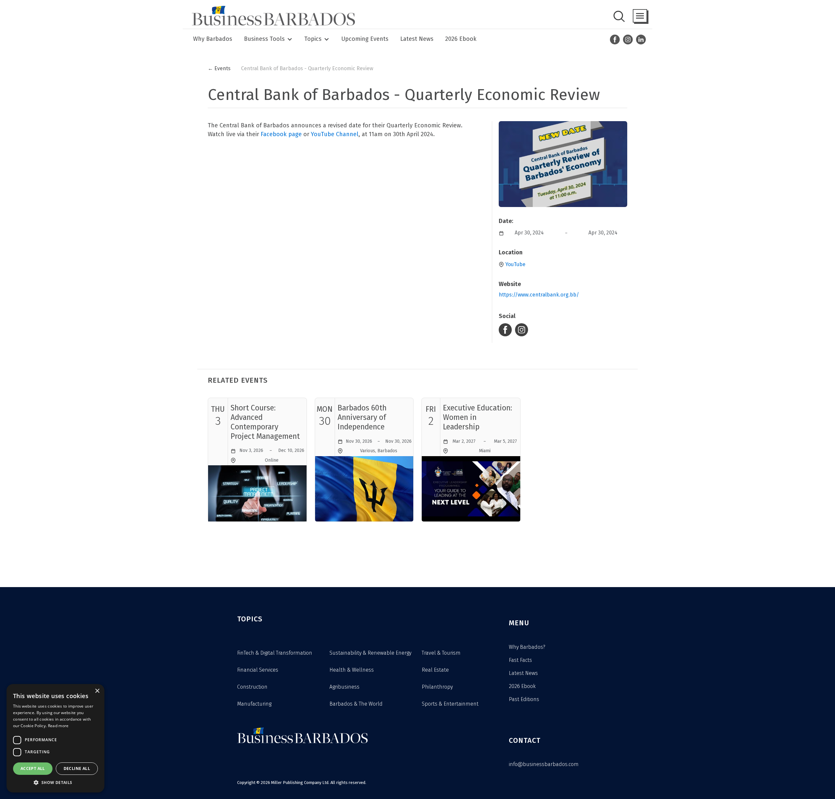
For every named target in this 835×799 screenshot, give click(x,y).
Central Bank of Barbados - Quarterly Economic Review (307, 68)
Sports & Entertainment (450, 704)
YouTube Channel (334, 134)
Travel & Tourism (441, 653)
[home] (271, 16)
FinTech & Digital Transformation (274, 653)
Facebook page (281, 134)
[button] (640, 16)
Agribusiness (344, 687)
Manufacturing (254, 704)
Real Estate (435, 670)
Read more (58, 725)
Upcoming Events (364, 38)
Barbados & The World (356, 704)
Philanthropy (437, 687)
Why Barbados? (527, 647)
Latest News (416, 38)
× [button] (97, 691)
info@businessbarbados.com (544, 764)
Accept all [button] (33, 768)
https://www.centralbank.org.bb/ (539, 295)
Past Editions (524, 699)
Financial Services (257, 670)
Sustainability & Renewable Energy (370, 653)
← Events (219, 68)
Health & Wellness (351, 670)
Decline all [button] (77, 768)
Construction (252, 687)
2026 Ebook (461, 38)
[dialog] (55, 738)
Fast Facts (520, 660)
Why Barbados (212, 38)
